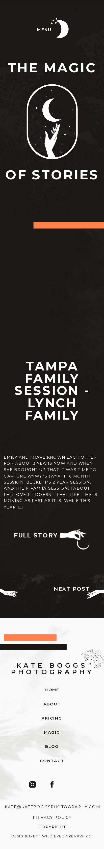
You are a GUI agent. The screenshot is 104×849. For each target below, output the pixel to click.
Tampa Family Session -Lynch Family (52, 390)
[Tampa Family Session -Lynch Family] (52, 307)
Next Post (72, 589)
